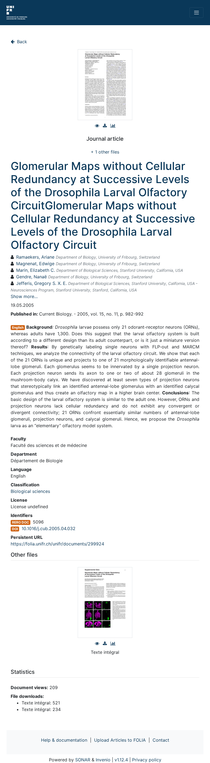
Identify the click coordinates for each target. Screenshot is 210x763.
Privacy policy (146, 759)
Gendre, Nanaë (31, 276)
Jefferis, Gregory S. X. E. (41, 283)
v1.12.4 (121, 759)
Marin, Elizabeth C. (35, 270)
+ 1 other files (105, 152)
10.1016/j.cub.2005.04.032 (48, 528)
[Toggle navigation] (196, 12)
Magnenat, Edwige (35, 263)
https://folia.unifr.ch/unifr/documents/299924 (57, 544)
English (18, 327)
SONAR (82, 759)
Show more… (24, 296)
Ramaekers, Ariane (35, 257)
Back (21, 41)
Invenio (103, 759)
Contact (161, 740)
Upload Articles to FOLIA (120, 740)
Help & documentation (64, 740)
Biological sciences (30, 491)
